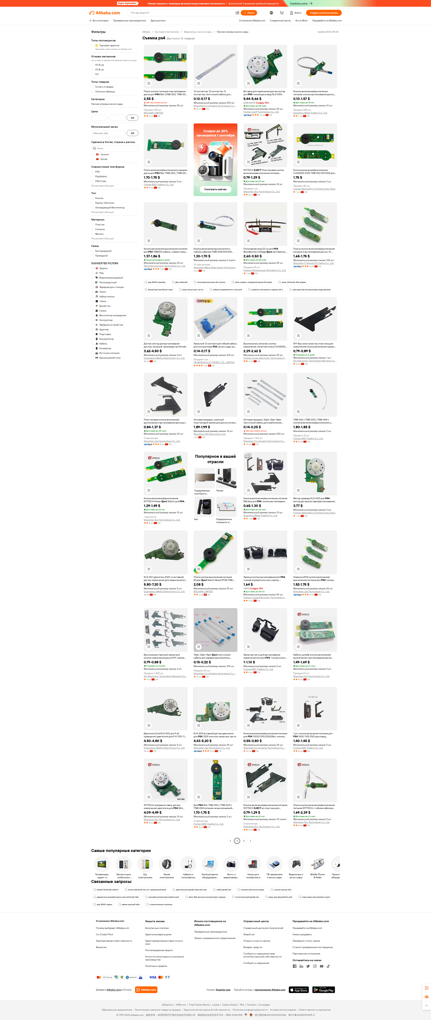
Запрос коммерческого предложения (214, 938)
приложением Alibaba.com (270, 989)
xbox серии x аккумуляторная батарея (253, 282)
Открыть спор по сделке (256, 940)
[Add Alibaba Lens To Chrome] (146, 989)
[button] (237, 13)
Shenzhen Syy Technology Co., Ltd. (261, 191)
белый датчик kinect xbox (160, 289)
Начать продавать (302, 934)
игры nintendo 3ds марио (294, 282)
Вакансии (101, 947)
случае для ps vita (282, 889)
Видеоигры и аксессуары (198, 31)
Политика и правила (156, 966)
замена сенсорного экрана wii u (267, 289)
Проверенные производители (210, 931)
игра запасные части (193, 289)
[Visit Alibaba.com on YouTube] (322, 966)
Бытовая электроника (167, 31)
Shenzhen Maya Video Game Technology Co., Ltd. (215, 267)
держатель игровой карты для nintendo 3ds (118, 897)
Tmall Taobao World (199, 1004)
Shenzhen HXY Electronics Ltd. (210, 434)
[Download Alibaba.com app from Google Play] (323, 989)
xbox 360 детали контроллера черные (207, 897)
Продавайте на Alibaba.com (307, 928)
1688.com (181, 1004)
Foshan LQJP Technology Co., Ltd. (261, 111)
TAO (242, 1004)
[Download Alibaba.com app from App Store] (299, 989)
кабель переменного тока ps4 (227, 289)
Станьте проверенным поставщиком (313, 947)
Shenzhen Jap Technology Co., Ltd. (162, 441)
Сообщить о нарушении (256, 963)
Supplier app (223, 989)
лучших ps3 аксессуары (252, 889)
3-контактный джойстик (247, 897)
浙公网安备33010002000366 (270, 1015)
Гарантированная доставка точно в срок (164, 942)
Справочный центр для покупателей (263, 928)
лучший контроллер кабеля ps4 (163, 897)
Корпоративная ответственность (114, 940)
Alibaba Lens (114, 989)
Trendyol (251, 1004)
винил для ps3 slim (131, 904)
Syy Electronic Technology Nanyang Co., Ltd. (315, 360)
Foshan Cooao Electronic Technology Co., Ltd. (265, 358)
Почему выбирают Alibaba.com (112, 928)
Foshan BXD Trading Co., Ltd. (159, 184)
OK (132, 117)
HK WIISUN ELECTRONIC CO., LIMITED (214, 362)
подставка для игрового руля (316, 897)
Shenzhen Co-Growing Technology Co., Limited (215, 105)
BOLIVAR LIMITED (153, 113)
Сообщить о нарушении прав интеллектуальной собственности (262, 955)
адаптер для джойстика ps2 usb (191, 889)
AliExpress (167, 1004)
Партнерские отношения (306, 953)
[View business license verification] (245, 1015)
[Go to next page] (250, 841)
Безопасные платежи (157, 928)
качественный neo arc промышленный (147, 889)
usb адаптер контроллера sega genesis (311, 289)
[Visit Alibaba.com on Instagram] (315, 966)
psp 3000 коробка (156, 282)
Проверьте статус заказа (306, 940)
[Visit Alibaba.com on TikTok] (328, 966)
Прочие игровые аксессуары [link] (232, 31)
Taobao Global (229, 1004)
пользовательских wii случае (211, 282)
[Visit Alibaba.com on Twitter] (308, 966)
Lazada (215, 1004)
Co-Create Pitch (104, 934)
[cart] (282, 13)
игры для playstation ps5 (280, 897)
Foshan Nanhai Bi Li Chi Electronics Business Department (315, 189)
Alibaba (146, 31)
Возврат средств (252, 947)
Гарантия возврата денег (158, 934)
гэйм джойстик (223, 889)
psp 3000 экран (104, 904)
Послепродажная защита (159, 950)
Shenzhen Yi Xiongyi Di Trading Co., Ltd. (313, 263)
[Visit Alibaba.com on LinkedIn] (301, 966)
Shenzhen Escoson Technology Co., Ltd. (165, 266)
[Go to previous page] (230, 841)
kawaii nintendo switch (107, 889)
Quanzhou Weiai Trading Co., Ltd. (310, 113)
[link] (426, 988)
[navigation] (114, 436)
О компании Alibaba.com (110, 921)
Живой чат (249, 934)
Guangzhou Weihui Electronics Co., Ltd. (164, 358)
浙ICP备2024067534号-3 (301, 1015)
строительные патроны (161, 904)
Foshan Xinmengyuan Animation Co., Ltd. (264, 270)
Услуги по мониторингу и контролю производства (164, 958)
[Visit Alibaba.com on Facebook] (295, 966)
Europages (264, 1004)
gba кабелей (181, 282)
